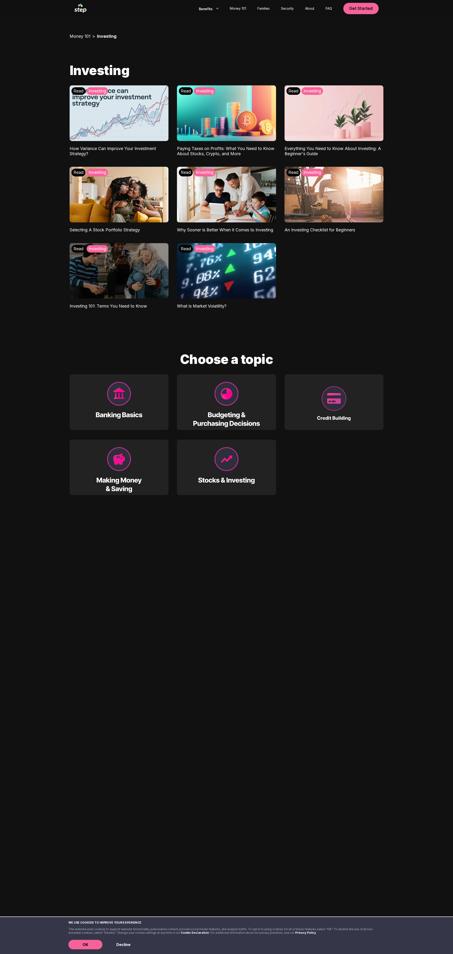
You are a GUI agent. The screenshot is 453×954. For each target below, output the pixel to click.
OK (85, 944)
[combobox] (207, 8)
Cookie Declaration (195, 932)
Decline (123, 944)
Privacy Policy (305, 932)
